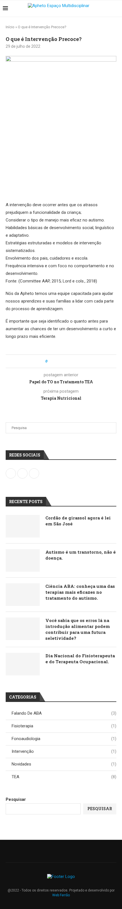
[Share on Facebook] (56, 361)
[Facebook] (50, 851)
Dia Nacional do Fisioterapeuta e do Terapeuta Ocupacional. (80, 658)
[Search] (116, 8)
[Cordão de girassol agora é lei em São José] (23, 526)
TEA (64, 776)
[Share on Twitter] (62, 361)
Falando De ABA (64, 713)
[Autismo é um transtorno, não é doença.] (23, 560)
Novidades (64, 764)
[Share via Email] (72, 361)
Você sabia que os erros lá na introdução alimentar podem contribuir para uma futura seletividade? (77, 629)
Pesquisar (16, 799)
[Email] (64, 851)
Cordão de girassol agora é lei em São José (78, 521)
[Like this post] (50, 361)
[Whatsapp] (72, 851)
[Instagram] (57, 851)
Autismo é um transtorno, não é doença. (80, 555)
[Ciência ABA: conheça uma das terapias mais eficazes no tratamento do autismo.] (23, 594)
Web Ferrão (61, 895)
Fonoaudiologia (64, 738)
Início (10, 27)
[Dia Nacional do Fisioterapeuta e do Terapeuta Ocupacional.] (23, 664)
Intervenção (64, 751)
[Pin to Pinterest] (67, 361)
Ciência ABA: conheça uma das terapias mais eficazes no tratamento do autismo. (80, 592)
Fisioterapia (64, 725)
